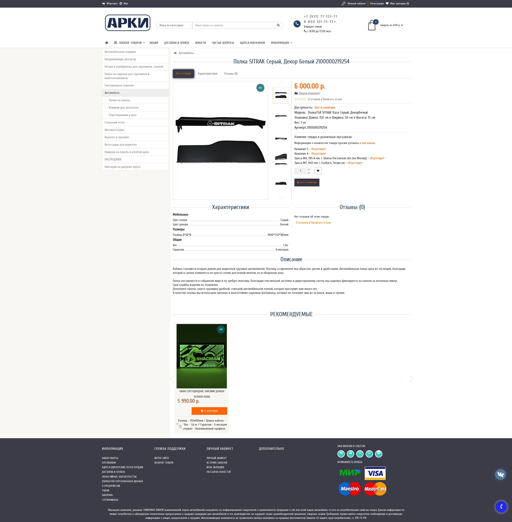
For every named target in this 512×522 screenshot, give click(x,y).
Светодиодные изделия (119, 85)
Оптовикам (109, 462)
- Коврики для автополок (121, 107)
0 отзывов (313, 99)
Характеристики (207, 73)
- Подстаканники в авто (120, 115)
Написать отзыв (332, 99)
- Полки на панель (117, 100)
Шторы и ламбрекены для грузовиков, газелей (134, 66)
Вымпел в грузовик (117, 137)
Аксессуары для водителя (121, 144)
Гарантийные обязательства (119, 476)
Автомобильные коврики (120, 52)
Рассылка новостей (219, 471)
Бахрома (107, 495)
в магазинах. (367, 143)
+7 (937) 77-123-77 (321, 16)
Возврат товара (164, 462)
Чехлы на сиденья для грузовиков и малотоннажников (127, 76)
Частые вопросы (223, 43)
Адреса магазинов (252, 43)
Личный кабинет (357, 3)
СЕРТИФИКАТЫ (110, 499)
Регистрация (377, 3)
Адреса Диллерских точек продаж (122, 467)
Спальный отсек (115, 122)
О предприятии (111, 485)
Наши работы (110, 458)
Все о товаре (183, 73)
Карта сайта (161, 458)
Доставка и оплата (176, 43)
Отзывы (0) (231, 73)
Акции (154, 43)
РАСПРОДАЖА (113, 159)
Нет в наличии (308, 182)
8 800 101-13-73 (319, 22)
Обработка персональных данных (122, 481)
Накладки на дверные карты (122, 167)
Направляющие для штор (120, 59)
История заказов (217, 462)
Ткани (105, 490)
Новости (200, 43)
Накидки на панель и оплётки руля (127, 152)
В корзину (210, 411)
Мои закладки (215, 467)
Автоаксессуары (114, 130)
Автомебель (112, 93)
